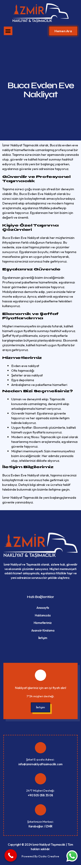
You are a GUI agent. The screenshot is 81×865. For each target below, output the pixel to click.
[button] (8, 31)
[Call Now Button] (10, 855)
